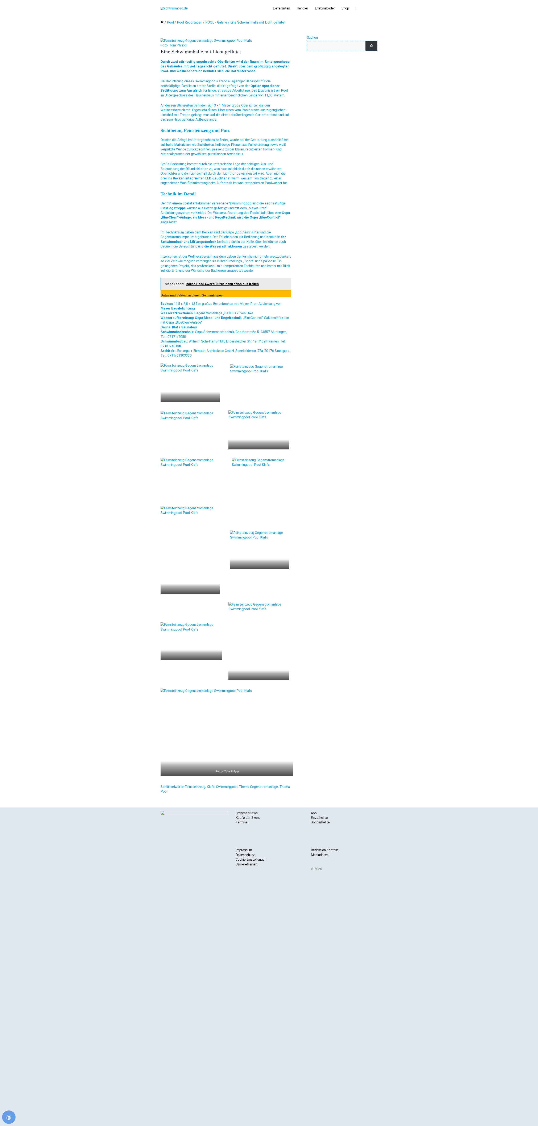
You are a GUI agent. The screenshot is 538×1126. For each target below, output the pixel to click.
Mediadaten (319, 855)
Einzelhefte (319, 818)
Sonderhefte (320, 822)
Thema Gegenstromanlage (258, 787)
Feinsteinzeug (195, 787)
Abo (314, 813)
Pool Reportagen (189, 22)
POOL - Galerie (216, 22)
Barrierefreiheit (247, 864)
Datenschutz (245, 855)
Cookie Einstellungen (251, 859)
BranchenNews (247, 813)
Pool (170, 22)
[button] (372, 8)
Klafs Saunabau (184, 327)
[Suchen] (371, 46)
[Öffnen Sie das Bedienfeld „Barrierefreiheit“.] (9, 1117)
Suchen (312, 38)
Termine (242, 822)
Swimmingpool (226, 787)
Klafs (211, 787)
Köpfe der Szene (248, 818)
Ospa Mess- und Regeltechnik (218, 318)
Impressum (244, 850)
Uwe (250, 313)
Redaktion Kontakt (325, 850)
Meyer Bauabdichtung (178, 308)
